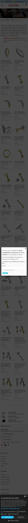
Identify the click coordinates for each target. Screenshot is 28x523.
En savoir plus (19, 506)
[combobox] (24, 496)
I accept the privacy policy (8, 270)
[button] (14, 508)
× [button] (26, 496)
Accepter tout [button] (7, 517)
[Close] (25, 248)
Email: (4, 265)
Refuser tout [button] (21, 517)
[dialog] (14, 509)
